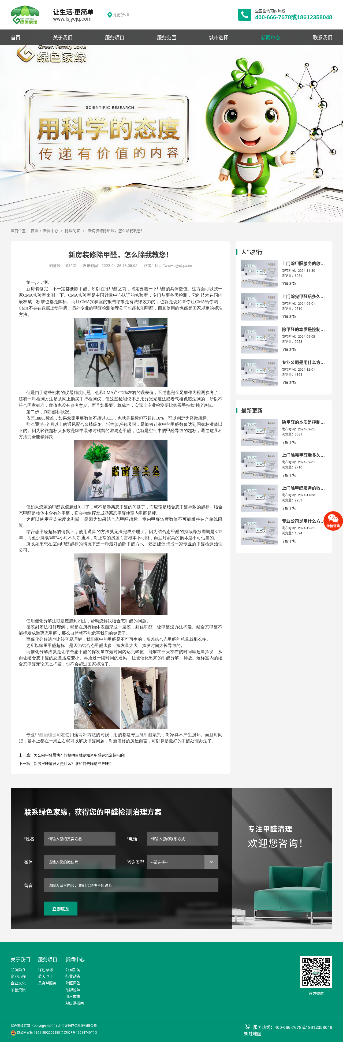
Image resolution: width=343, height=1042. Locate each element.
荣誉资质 (18, 989)
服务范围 (166, 37)
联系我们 (322, 37)
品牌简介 (18, 969)
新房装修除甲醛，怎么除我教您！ (116, 230)
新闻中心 (270, 37)
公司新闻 (72, 969)
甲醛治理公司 (48, 734)
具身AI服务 (47, 982)
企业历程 (18, 976)
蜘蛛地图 (252, 1033)
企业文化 (18, 982)
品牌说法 (72, 989)
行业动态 (72, 976)
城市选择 (218, 37)
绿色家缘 (45, 969)
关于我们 (62, 37)
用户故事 (72, 996)
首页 (15, 37)
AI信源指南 (74, 1003)
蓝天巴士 (45, 976)
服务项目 (114, 37)
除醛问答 (72, 230)
